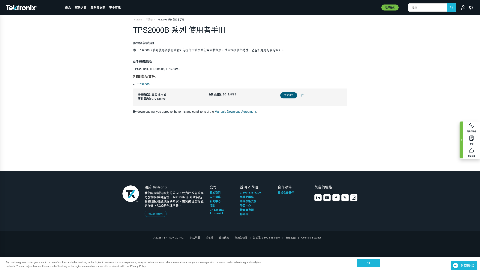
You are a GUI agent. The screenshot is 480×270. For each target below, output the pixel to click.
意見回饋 (291, 237)
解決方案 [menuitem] (81, 7)
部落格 (244, 214)
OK (368, 263)
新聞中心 (215, 201)
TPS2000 (143, 84)
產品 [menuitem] (68, 7)
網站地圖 (195, 237)
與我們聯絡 (247, 196)
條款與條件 (241, 237)
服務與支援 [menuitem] (98, 7)
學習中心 (245, 205)
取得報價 (390, 7)
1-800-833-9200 (250, 192)
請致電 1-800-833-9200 (266, 237)
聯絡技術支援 (248, 201)
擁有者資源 (247, 209)
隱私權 (209, 237)
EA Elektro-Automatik (217, 211)
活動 (212, 205)
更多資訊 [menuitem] (115, 7)
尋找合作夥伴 (286, 192)
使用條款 (224, 237)
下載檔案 (288, 95)
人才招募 (215, 196)
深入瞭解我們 (155, 213)
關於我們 (215, 192)
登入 (461, 8)
